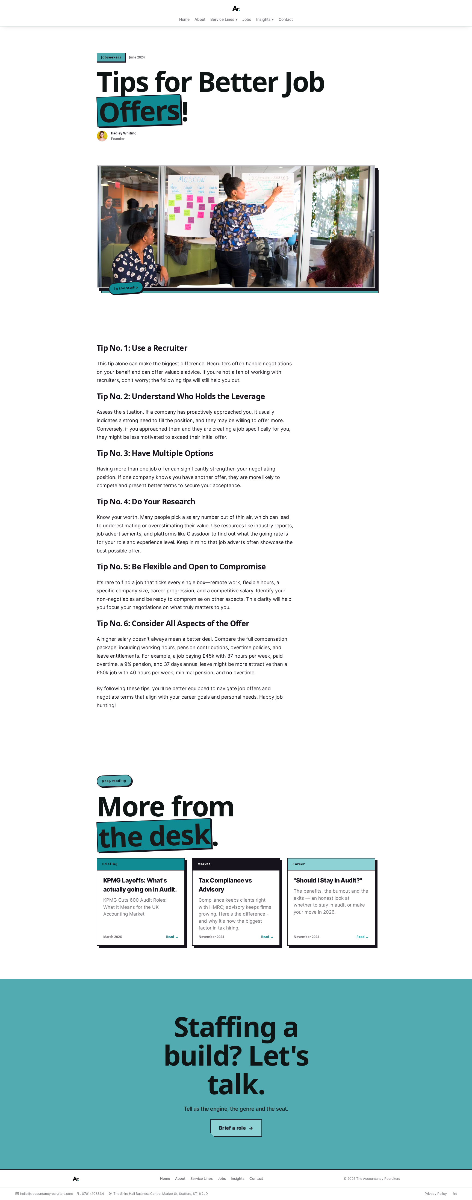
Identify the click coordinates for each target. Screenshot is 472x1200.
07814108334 (93, 1194)
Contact (286, 19)
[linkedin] (455, 1194)
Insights (237, 1178)
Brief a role (232, 1128)
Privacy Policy (436, 1194)
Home (184, 19)
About (199, 19)
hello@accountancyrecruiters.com (46, 1194)
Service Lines (201, 1178)
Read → (172, 936)
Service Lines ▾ (223, 19)
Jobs (246, 19)
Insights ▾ (265, 19)
